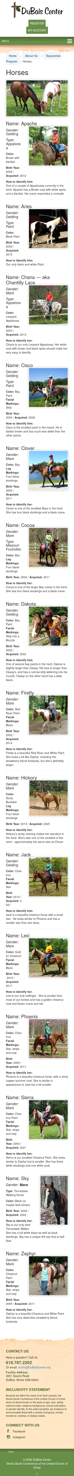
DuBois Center (42, 1459)
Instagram (19, 1437)
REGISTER (37, 23)
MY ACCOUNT (37, 30)
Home (13, 56)
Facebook (19, 1431)
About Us (31, 56)
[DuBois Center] (37, 10)
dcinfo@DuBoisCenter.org (34, 1367)
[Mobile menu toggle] (69, 41)
